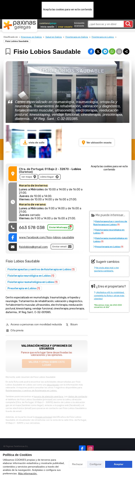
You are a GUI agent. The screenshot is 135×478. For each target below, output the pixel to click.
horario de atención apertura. (48, 396)
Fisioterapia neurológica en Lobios (31, 275)
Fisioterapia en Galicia (77, 37)
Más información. (27, 473)
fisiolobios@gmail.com (33, 247)
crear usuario (65, 26)
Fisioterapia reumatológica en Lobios (32, 282)
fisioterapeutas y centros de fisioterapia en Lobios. (31, 390)
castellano (44, 23)
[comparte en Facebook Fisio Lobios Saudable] (91, 51)
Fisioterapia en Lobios (103, 37)
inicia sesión (47, 26)
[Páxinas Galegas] (19, 25)
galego (53, 23)
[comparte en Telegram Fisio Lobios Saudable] (105, 51)
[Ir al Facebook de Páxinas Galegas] (82, 448)
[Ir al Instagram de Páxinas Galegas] (90, 448)
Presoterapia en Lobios (24, 288)
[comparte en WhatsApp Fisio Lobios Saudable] (112, 51)
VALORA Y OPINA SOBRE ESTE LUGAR (46, 364)
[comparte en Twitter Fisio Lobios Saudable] (98, 51)
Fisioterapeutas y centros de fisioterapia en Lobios (41, 269)
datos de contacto (77, 396)
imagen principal (43, 417)
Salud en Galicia (54, 37)
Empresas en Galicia (31, 37)
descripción (53, 385)
